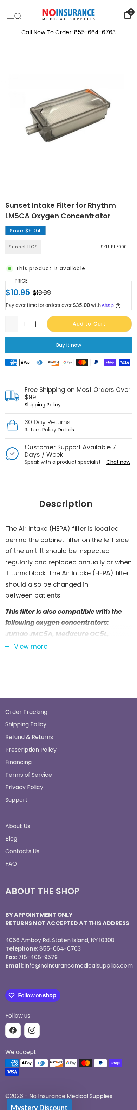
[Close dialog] (124, 474)
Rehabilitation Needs (68, 624)
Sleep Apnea (68, 562)
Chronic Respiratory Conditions (68, 604)
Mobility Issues (69, 583)
